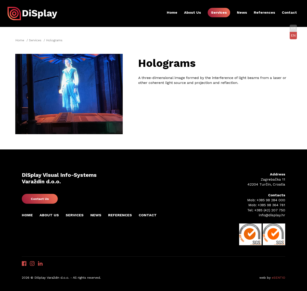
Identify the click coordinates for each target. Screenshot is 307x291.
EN (293, 35)
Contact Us (40, 199)
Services (219, 12)
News (242, 12)
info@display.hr (272, 215)
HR (293, 28)
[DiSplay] (33, 13)
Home (172, 12)
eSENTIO (278, 277)
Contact (289, 12)
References (264, 12)
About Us (192, 12)
